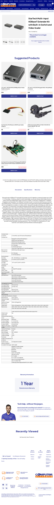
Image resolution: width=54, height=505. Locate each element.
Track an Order (39, 457)
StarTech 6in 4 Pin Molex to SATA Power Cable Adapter (12, 125)
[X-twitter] (3, 488)
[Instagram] (6, 484)
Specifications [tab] (28, 189)
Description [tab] (18, 189)
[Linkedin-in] (6, 488)
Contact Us (48, 454)
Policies (32, 456)
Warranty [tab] (37, 189)
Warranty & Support (48, 463)
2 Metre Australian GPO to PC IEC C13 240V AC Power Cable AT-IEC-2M (39, 125)
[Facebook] (3, 484)
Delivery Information (48, 459)
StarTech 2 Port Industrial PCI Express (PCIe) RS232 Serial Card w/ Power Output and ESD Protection (13, 162)
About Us (32, 454)
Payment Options (48, 466)
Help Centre (48, 456)
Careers (32, 458)
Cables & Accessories (5, 11)
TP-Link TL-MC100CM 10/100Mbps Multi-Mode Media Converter (12, 88)
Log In (40, 454)
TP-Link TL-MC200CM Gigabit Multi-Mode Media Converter (40, 88)
